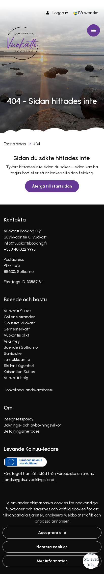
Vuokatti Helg (16, 377)
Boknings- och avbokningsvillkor (32, 425)
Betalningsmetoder (22, 431)
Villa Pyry (12, 341)
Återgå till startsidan (52, 186)
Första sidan (15, 143)
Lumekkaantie (17, 359)
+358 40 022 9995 (20, 249)
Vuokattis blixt (16, 335)
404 (36, 143)
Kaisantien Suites (19, 371)
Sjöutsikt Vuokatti (20, 323)
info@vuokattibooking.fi (25, 243)
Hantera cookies (52, 546)
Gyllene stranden (20, 316)
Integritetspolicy (18, 419)
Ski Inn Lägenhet (19, 365)
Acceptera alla (52, 532)
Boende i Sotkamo (21, 347)
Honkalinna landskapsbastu (28, 389)
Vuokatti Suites (17, 310)
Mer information (52, 561)
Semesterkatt (17, 329)
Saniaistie (13, 353)
